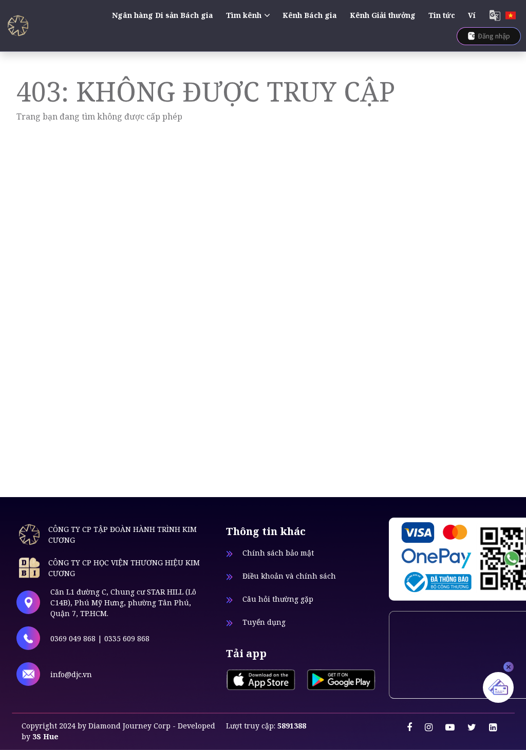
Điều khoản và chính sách (289, 576)
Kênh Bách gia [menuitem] (310, 15)
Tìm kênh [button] (243, 15)
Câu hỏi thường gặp (277, 599)
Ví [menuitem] (472, 15)
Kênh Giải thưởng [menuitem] (383, 15)
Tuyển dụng (264, 622)
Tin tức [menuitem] (441, 15)
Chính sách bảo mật (278, 553)
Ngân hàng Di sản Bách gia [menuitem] (162, 15)
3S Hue (45, 736)
